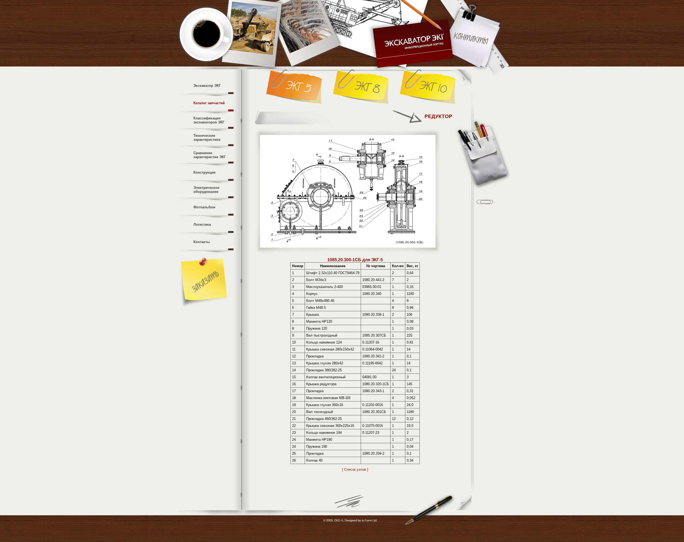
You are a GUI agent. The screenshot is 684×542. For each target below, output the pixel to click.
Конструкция (204, 172)
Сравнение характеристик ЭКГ (209, 155)
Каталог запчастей (209, 103)
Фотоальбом (204, 207)
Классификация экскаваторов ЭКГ (208, 120)
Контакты (201, 242)
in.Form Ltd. (369, 520)
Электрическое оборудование (206, 190)
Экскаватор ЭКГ (207, 86)
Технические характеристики (206, 138)
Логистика (202, 225)
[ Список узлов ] (355, 469)
